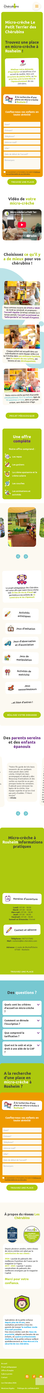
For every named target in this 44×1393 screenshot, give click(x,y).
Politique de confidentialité (28, 1388)
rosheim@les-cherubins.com (24, 941)
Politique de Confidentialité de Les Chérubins (23, 173)
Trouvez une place (22, 971)
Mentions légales (7, 1388)
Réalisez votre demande (22, 714)
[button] (26, 556)
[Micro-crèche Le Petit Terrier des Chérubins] (27, 1377)
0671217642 (27, 938)
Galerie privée (6, 1374)
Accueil (4, 1363)
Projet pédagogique (22, 415)
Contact (4, 1377)
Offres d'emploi (7, 1370)
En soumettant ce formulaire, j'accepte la (23, 173)
